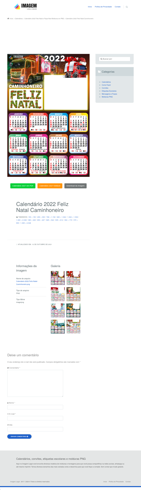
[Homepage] (25, 6)
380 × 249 (32, 220)
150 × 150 (32, 217)
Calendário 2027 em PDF (22, 186)
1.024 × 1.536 (73, 217)
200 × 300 (41, 217)
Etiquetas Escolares (109, 91)
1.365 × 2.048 (21, 220)
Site (10, 424)
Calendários (106, 82)
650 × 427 (41, 220)
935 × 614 (59, 220)
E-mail (12, 413)
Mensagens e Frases (109, 94)
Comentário (14, 367)
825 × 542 (50, 220)
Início (90, 6)
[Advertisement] (67, 35)
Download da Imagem (75, 186)
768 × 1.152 (50, 217)
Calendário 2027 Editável (50, 186)
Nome (12, 402)
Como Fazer (106, 85)
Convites (105, 88)
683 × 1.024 (61, 217)
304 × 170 (68, 220)
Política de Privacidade (103, 6)
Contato (118, 6)
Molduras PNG (107, 97)
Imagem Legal (15, 482)
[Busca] (125, 4)
